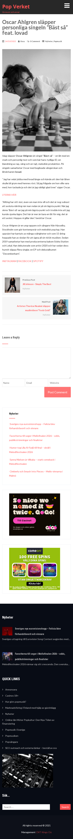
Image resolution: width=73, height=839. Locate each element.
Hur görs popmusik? (15, 701)
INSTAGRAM (9, 261)
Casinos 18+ (12, 695)
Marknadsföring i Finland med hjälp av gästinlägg (30, 707)
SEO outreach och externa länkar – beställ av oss (31, 747)
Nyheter (49, 41)
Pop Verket (16, 6)
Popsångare (11, 741)
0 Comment (35, 41)
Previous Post (37, 282)
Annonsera (11, 689)
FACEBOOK (24, 261)
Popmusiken (11, 735)
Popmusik (58, 41)
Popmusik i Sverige (15, 729)
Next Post (33, 306)
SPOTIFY (38, 261)
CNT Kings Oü (44, 832)
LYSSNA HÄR (9, 194)
